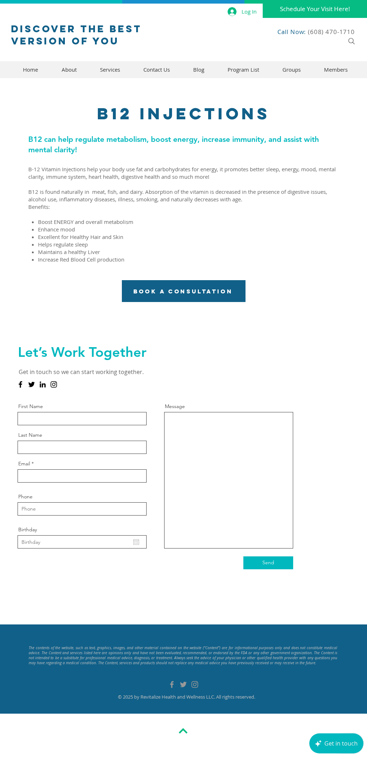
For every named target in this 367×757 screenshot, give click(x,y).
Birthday (27, 529)
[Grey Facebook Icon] (171, 684)
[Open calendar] (136, 542)
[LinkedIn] (42, 384)
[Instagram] (53, 384)
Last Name (30, 434)
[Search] (351, 41)
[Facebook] (20, 384)
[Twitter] (31, 384)
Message (175, 406)
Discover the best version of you (76, 35)
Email (24, 463)
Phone (25, 496)
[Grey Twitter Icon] (183, 684)
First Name (30, 406)
